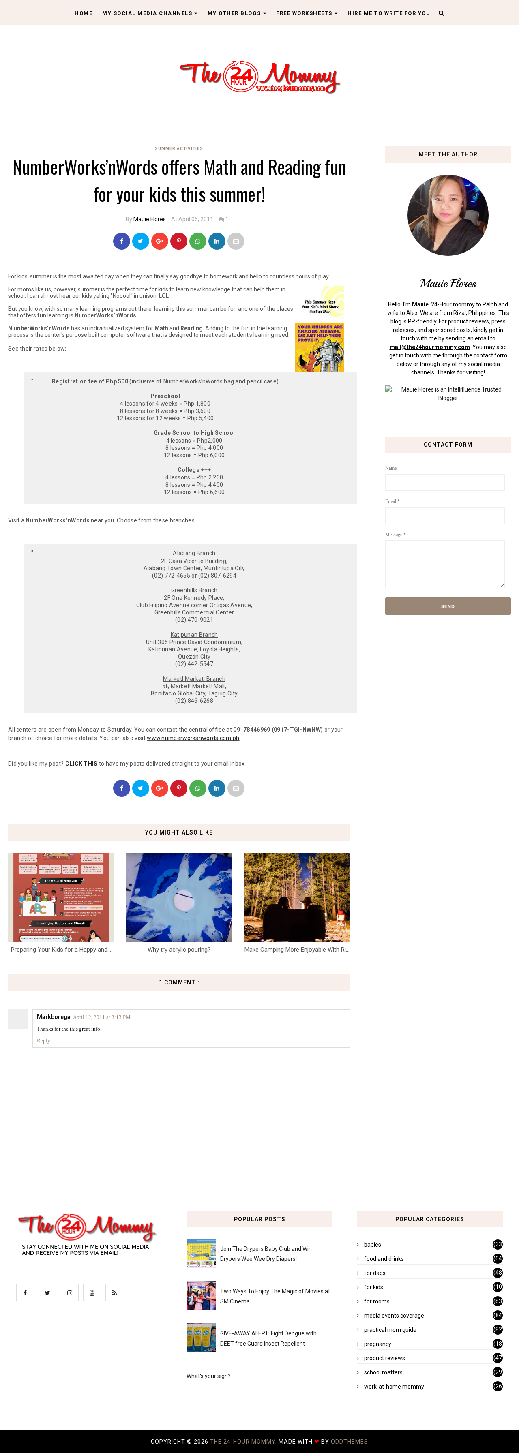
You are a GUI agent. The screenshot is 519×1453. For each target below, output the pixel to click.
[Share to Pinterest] (235, 241)
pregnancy (377, 1344)
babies (372, 1244)
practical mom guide (390, 1330)
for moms (377, 1301)
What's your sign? (209, 1376)
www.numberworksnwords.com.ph (193, 738)
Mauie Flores (149, 219)
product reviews (384, 1358)
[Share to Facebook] (121, 241)
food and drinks (384, 1259)
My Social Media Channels (147, 13)
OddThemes (349, 1441)
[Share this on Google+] (159, 241)
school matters (383, 1372)
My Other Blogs (234, 13)
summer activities (179, 148)
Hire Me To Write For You (388, 13)
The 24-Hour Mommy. (244, 1441)
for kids (373, 1287)
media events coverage (394, 1315)
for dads (375, 1273)
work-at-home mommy (394, 1386)
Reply (43, 1041)
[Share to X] (140, 241)
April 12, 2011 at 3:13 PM (102, 1017)
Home (83, 13)
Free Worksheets (304, 13)
